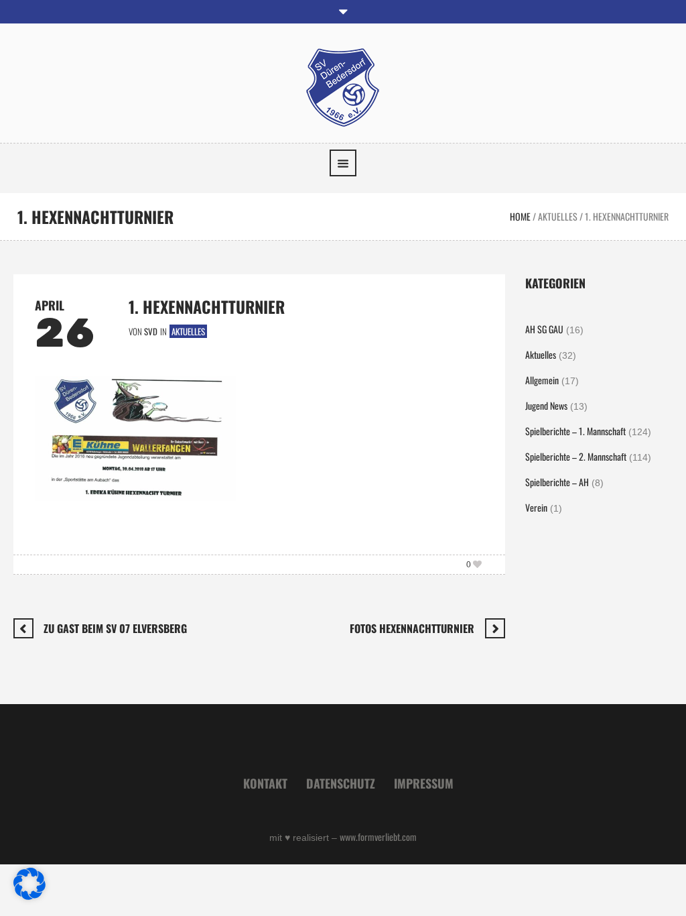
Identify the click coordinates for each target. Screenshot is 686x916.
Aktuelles (557, 216)
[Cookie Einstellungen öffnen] (29, 896)
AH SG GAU (544, 329)
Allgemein (542, 380)
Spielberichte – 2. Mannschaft (575, 456)
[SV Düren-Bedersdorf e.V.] (343, 86)
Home (520, 216)
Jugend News (546, 405)
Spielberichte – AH (557, 482)
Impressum (424, 783)
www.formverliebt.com (378, 836)
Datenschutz (340, 783)
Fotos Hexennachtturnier (412, 628)
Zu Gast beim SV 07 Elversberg (115, 628)
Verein (536, 507)
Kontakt (265, 783)
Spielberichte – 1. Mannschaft (575, 431)
